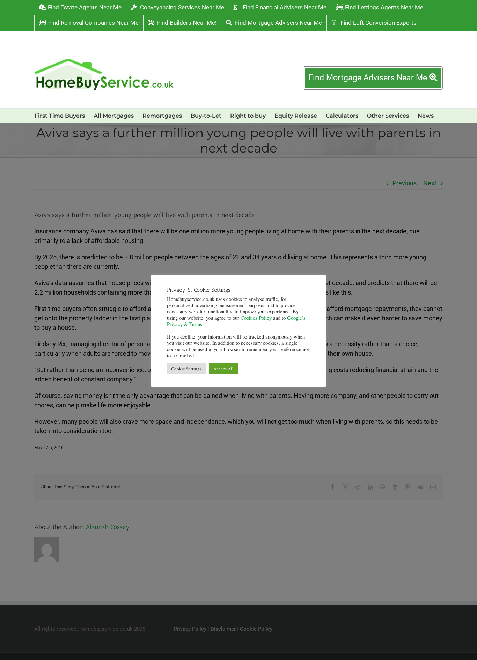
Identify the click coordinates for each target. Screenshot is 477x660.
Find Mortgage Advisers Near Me (368, 77)
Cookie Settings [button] (186, 368)
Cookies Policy (256, 317)
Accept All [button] (223, 368)
